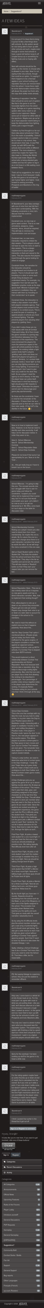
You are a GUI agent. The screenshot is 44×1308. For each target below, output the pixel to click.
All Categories (21, 1184)
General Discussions (21, 1220)
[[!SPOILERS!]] (21, 1240)
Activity (9, 1172)
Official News (21, 1194)
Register (22, 1128)
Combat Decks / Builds (21, 1255)
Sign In (13, 1128)
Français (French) (21, 1285)
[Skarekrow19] (5, 31)
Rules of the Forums (21, 1204)
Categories (10, 1161)
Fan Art (21, 1260)
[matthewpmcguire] (5, 196)
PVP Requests (21, 1225)
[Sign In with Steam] (8, 1147)
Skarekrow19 (17, 31)
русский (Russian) (21, 1290)
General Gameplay (21, 1235)
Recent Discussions (14, 1167)
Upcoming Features (21, 1199)
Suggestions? (29, 33)
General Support (21, 1270)
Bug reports (21, 1275)
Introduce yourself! (21, 1214)
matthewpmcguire (18, 195)
